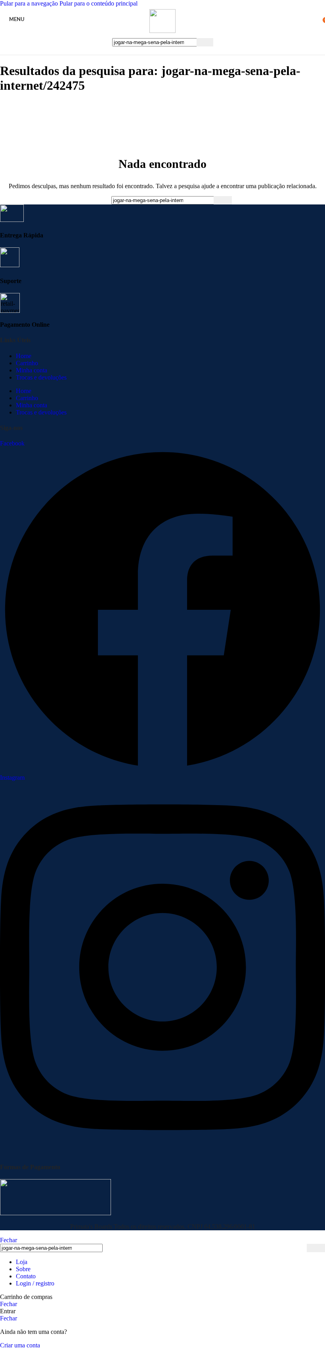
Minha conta (31, 370)
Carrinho (27, 363)
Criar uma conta (20, 1345)
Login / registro (35, 1283)
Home (23, 356)
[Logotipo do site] (162, 30)
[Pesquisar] (205, 42)
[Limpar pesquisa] (191, 42)
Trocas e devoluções (41, 377)
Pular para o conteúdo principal (98, 3)
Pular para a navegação (29, 3)
